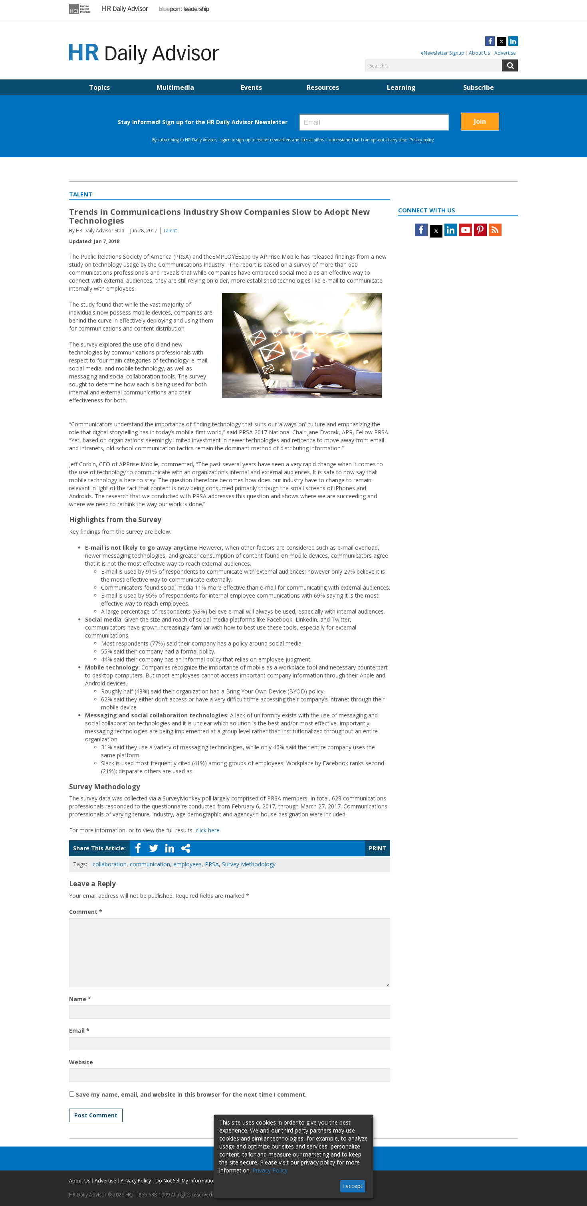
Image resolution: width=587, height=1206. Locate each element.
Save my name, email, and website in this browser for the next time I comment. (191, 1094)
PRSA (212, 864)
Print (377, 848)
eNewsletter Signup (442, 53)
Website (81, 1062)
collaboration (110, 864)
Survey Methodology (249, 864)
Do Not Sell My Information (185, 1180)
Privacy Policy (136, 1180)
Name (80, 999)
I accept (352, 1186)
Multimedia (175, 87)
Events (251, 87)
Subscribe (478, 87)
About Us (479, 53)
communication (150, 864)
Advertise (505, 53)
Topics (99, 87)
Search (510, 65)
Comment (85, 911)
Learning (401, 87)
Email (79, 1030)
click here (208, 830)
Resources (323, 87)
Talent (170, 230)
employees (187, 864)
